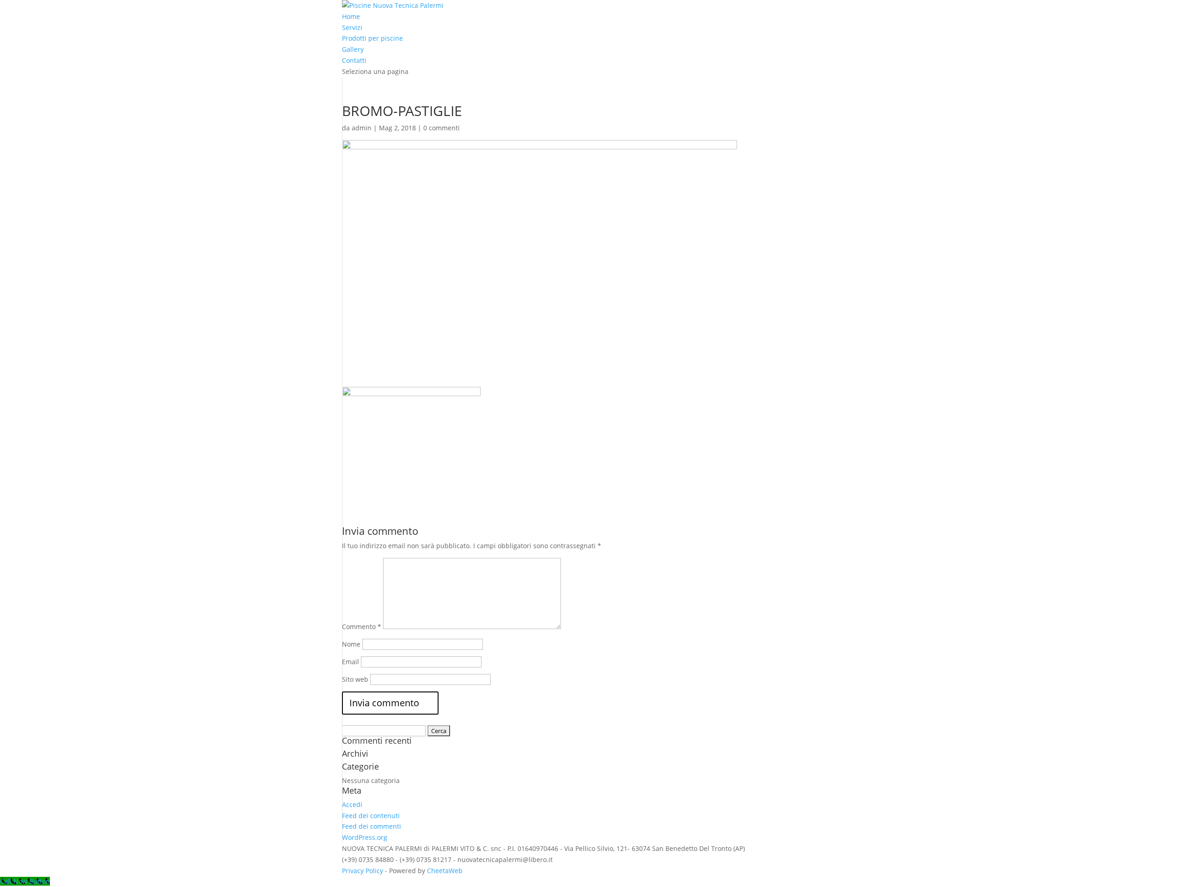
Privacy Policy (362, 870)
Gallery (353, 49)
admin (362, 127)
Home (351, 16)
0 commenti (441, 127)
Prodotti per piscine (372, 38)
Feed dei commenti (371, 826)
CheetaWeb (445, 870)
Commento (361, 626)
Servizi (352, 27)
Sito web (355, 679)
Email (350, 661)
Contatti (354, 60)
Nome (351, 644)
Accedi (352, 804)
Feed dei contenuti (371, 815)
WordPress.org (364, 837)
